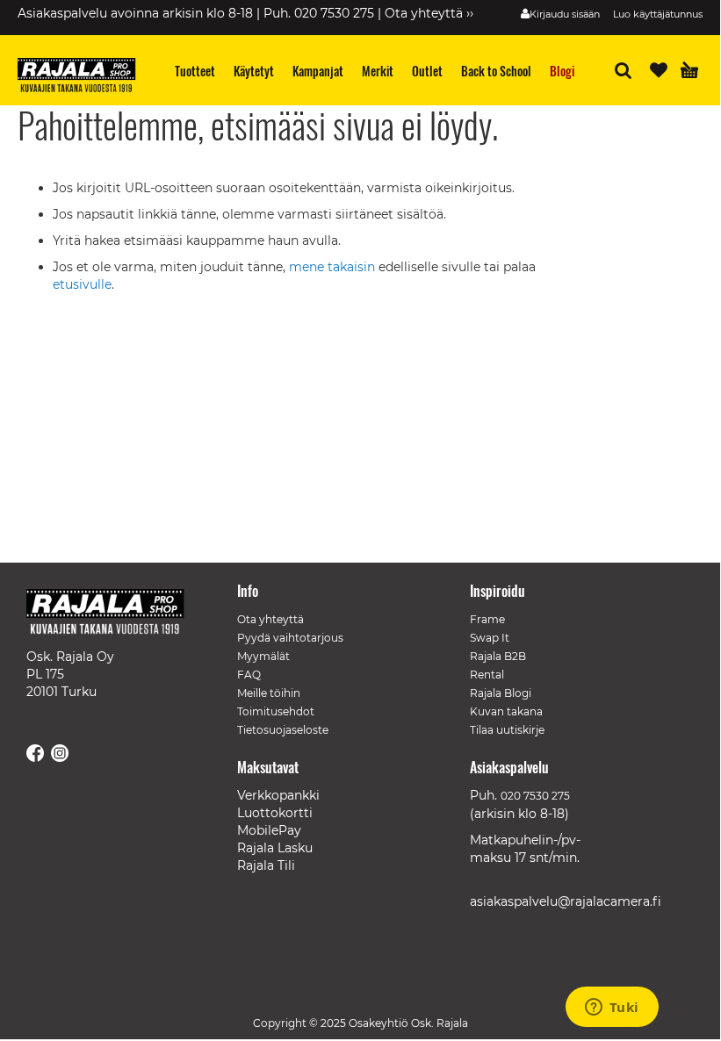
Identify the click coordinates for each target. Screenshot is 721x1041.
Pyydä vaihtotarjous (290, 637)
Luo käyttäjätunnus (658, 14)
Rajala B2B (498, 656)
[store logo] (83, 77)
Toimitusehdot (275, 711)
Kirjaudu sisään (565, 14)
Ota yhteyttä (270, 619)
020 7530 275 (535, 795)
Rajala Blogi (500, 693)
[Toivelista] (658, 70)
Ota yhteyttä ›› (429, 13)
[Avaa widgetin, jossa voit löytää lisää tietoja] (612, 1008)
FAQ (249, 674)
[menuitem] (195, 70)
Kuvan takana (506, 711)
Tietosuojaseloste (282, 729)
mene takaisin (334, 267)
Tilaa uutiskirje (507, 729)
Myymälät (263, 656)
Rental (487, 674)
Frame (487, 619)
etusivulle (82, 284)
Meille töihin (268, 693)
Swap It (489, 637)
